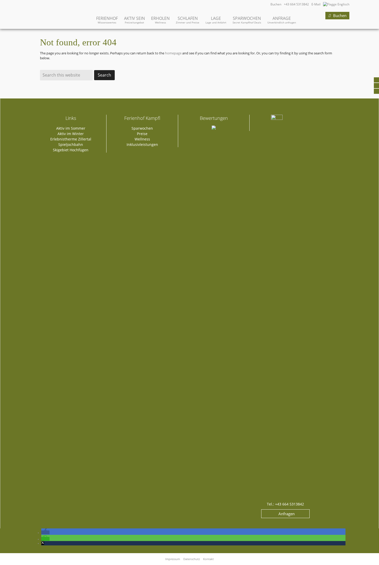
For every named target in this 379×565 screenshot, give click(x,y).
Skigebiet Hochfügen (70, 149)
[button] (45, 532)
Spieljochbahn (70, 144)
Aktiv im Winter (70, 133)
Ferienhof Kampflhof (55, 12)
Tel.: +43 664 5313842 (285, 504)
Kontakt (208, 559)
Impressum (172, 559)
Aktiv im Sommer (70, 128)
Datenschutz (191, 559)
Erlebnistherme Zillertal (70, 139)
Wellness (142, 139)
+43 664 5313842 (296, 4)
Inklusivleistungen (142, 144)
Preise (142, 133)
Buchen (275, 4)
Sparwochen (142, 128)
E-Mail (315, 4)
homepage (173, 53)
